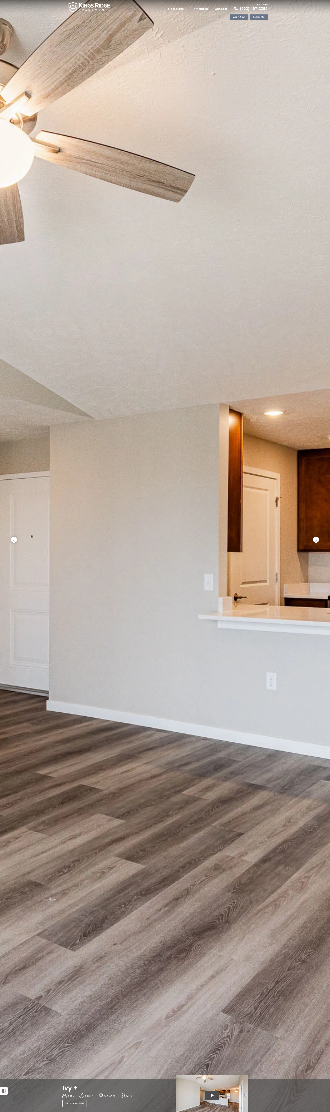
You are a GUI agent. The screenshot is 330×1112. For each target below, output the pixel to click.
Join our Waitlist (74, 1103)
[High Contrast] (4, 1091)
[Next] (316, 540)
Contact (221, 9)
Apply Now (239, 16)
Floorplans (176, 9)
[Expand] (317, 1073)
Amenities (201, 9)
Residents (259, 16)
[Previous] (14, 540)
